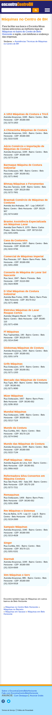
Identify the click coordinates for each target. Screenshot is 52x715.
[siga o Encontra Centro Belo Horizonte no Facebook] (3, 702)
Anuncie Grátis (36, 695)
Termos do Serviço (8, 710)
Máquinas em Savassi (15, 611)
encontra (17, 4)
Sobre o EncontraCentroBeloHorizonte (19, 691)
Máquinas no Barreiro (13, 609)
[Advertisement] (26, 78)
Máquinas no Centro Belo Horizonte (21, 607)
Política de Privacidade (25, 710)
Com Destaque (21, 695)
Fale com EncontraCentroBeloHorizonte (20, 693)
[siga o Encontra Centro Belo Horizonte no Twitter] (8, 702)
